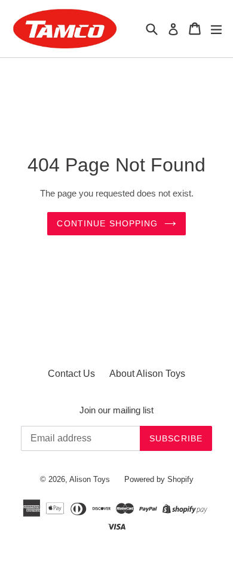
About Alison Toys (147, 374)
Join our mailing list (116, 410)
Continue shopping (107, 223)
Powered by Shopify (159, 479)
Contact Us (71, 374)
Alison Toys (89, 479)
